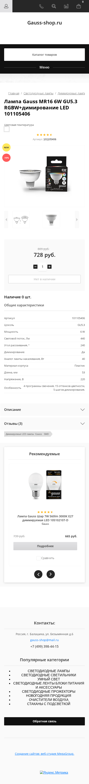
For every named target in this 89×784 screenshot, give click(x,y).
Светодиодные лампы (38, 93)
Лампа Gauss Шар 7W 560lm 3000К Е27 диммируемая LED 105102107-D (44, 518)
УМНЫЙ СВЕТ (48, 679)
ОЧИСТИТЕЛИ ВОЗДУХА (49, 700)
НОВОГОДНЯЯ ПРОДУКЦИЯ (48, 695)
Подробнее (44, 546)
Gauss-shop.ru (44, 22)
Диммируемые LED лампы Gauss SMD (27, 434)
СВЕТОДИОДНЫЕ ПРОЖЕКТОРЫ (48, 691)
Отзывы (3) (13, 423)
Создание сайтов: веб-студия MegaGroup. (44, 754)
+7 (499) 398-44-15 (44, 646)
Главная (13, 93)
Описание (12, 409)
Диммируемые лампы (72, 93)
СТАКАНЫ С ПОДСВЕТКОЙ (48, 704)
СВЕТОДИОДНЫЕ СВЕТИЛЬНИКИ (48, 675)
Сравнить (47, 558)
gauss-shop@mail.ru (44, 640)
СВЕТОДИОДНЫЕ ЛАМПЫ (49, 671)
